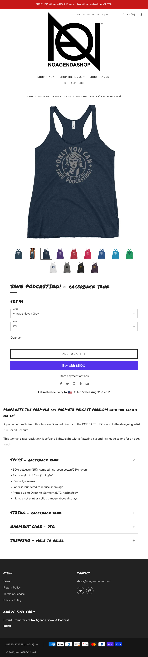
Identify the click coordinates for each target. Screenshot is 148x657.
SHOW (93, 77)
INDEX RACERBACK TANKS (54, 96)
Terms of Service (14, 594)
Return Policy (12, 587)
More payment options (74, 376)
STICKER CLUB (74, 83)
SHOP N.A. (44, 77)
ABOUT (106, 77)
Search (7, 581)
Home (30, 96)
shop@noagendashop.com (94, 581)
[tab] (18, 254)
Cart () (129, 14)
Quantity (16, 338)
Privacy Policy (12, 600)
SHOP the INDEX (71, 77)
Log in (115, 14)
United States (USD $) (19, 644)
